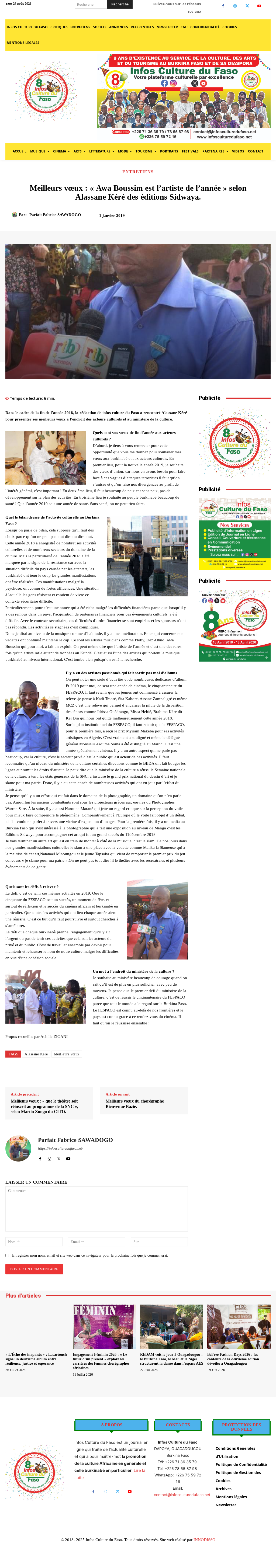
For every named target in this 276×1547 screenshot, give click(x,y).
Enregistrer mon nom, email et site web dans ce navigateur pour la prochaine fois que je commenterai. (90, 1255)
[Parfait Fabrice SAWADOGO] (15, 214)
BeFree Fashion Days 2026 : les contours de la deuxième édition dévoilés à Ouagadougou (233, 1359)
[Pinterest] (232, 217)
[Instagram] (235, 6)
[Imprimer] (133, 1073)
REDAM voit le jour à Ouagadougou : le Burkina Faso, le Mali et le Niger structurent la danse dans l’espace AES (171, 1359)
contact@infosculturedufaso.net (182, 1494)
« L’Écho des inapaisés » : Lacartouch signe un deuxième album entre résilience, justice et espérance (36, 1359)
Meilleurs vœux (67, 1054)
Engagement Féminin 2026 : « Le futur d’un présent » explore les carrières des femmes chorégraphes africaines (101, 1361)
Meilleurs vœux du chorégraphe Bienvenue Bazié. (135, 1103)
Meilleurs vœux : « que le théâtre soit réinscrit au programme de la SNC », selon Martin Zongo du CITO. (44, 1106)
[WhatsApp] (245, 217)
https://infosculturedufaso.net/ (60, 1148)
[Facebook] (223, 6)
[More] (258, 217)
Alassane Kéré (36, 1054)
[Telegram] (145, 1073)
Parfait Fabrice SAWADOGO (55, 215)
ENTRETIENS (138, 172)
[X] (247, 6)
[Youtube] (259, 6)
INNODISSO (204, 1540)
